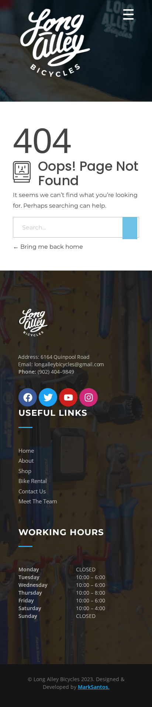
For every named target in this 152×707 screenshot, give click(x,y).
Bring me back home (51, 246)
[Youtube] (68, 397)
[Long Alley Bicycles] (55, 42)
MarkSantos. (94, 686)
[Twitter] (48, 397)
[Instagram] (88, 397)
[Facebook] (27, 397)
